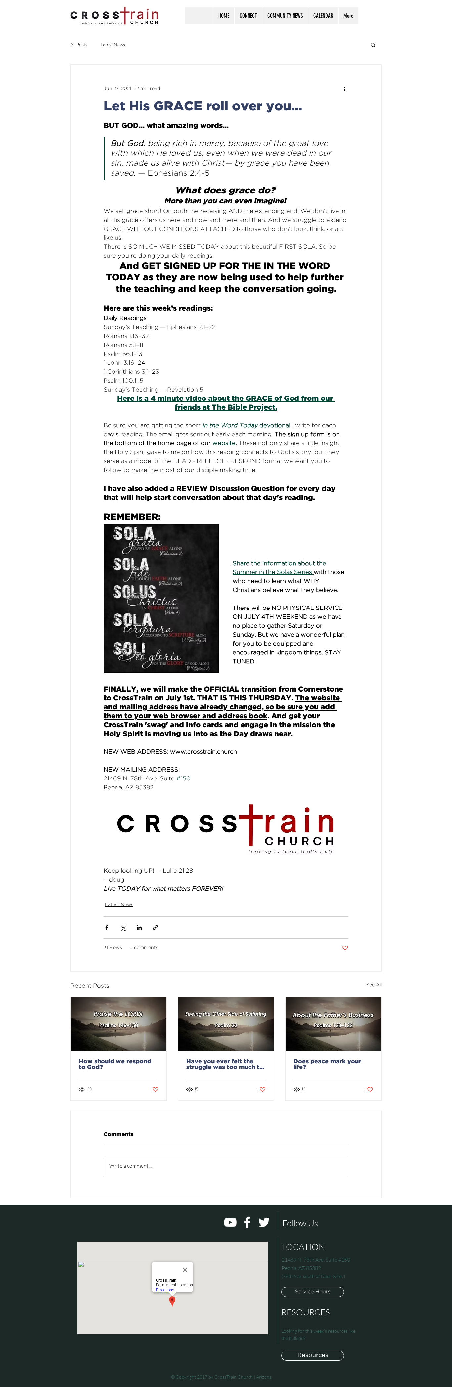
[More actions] (344, 89)
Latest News (113, 44)
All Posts (78, 44)
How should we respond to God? (115, 1064)
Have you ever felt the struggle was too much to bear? (224, 1064)
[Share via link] (155, 927)
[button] (248, 15)
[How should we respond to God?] (118, 1024)
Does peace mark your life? (327, 1064)
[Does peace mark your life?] (333, 1024)
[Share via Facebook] (107, 927)
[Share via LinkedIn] (139, 927)
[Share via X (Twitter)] (123, 927)
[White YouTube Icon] (230, 1222)
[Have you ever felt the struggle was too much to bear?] (226, 1024)
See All (374, 985)
